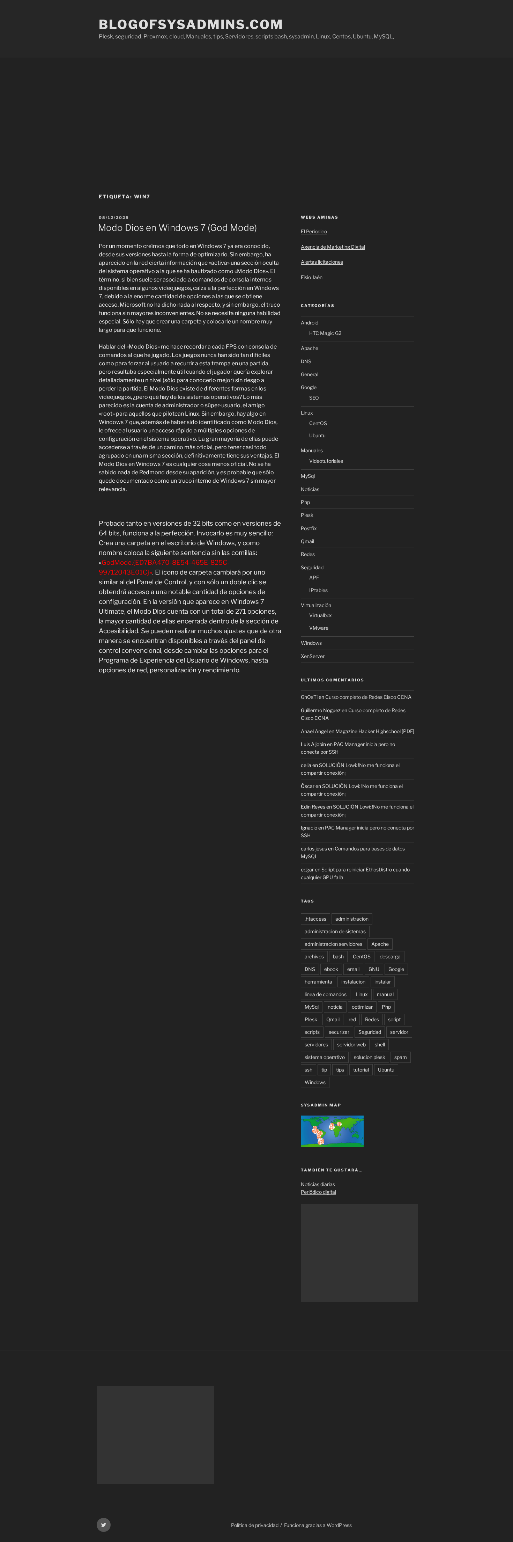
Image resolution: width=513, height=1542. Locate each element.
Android (309, 323)
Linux (307, 413)
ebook (331, 969)
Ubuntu (317, 435)
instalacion (353, 982)
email (353, 969)
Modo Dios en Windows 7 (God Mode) (177, 227)
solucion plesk (369, 1057)
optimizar (362, 1007)
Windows (311, 643)
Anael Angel (314, 731)
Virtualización (316, 605)
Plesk (307, 515)
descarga (390, 956)
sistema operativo (325, 1057)
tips (340, 1070)
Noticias (310, 489)
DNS (306, 361)
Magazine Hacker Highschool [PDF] (374, 731)
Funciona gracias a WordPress (318, 1525)
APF (314, 577)
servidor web (351, 1044)
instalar (382, 982)
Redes (308, 554)
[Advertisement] (256, 110)
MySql (308, 476)
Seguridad (312, 567)
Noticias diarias (318, 1184)
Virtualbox (320, 615)
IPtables (318, 590)
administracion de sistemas (335, 931)
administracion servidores (333, 944)
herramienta (318, 982)
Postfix (309, 528)
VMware (318, 628)
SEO (314, 398)
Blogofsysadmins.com (191, 24)
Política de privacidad (254, 1525)
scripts (312, 1032)
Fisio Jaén (311, 277)
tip (324, 1070)
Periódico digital (318, 1192)
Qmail (307, 541)
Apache (309, 348)
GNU (374, 969)
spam (400, 1057)
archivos (314, 956)
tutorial (361, 1070)
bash (338, 956)
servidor (399, 1032)
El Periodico (314, 231)
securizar (339, 1032)
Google (309, 387)
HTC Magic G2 (325, 333)
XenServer (313, 656)
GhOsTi (309, 697)
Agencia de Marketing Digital (333, 247)
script (394, 1019)
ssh (308, 1070)
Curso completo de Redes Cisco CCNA (368, 697)
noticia (335, 1007)
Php (305, 502)
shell (380, 1044)
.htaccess (315, 919)
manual (385, 994)
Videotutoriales (326, 461)
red (352, 1019)
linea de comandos (326, 994)
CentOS (318, 423)
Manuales (312, 450)
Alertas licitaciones (322, 262)
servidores (316, 1044)
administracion (352, 919)
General (309, 374)
